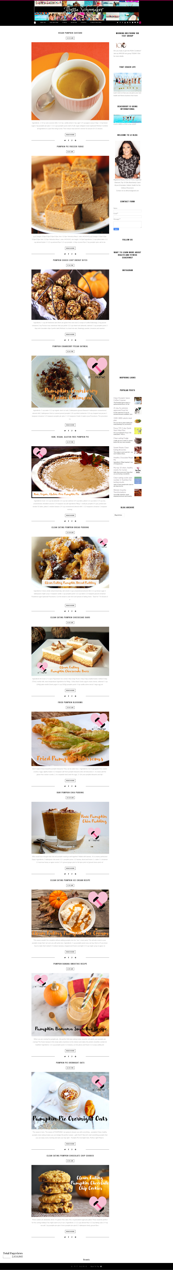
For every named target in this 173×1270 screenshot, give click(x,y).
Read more (70, 134)
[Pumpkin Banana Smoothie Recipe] (70, 1004)
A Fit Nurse (79, 1266)
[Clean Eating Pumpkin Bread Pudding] (70, 562)
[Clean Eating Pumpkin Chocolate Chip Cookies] (70, 1191)
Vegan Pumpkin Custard (70, 33)
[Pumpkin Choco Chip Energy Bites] (70, 294)
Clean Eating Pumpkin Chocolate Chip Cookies (70, 1155)
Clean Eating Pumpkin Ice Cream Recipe (70, 880)
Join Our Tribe (54, 22)
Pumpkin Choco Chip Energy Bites (70, 260)
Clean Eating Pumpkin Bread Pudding (70, 527)
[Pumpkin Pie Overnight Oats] (70, 1100)
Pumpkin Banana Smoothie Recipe (70, 964)
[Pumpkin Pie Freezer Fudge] (70, 195)
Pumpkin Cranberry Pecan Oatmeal (70, 346)
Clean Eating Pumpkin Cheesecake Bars (70, 617)
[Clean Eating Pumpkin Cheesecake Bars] (70, 651)
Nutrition (74, 22)
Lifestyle (83, 22)
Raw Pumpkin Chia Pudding (70, 792)
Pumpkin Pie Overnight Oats (70, 1062)
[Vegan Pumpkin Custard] (70, 81)
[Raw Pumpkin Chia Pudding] (70, 828)
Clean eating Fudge (121, 438)
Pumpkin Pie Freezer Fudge (70, 146)
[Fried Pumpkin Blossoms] (70, 739)
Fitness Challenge (96, 22)
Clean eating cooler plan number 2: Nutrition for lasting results (123, 480)
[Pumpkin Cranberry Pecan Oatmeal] (70, 382)
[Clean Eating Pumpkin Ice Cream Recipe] (70, 913)
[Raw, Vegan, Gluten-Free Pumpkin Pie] (70, 472)
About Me (43, 22)
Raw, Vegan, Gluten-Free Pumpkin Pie (70, 437)
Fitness (64, 22)
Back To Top (95, 1266)
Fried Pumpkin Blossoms (70, 702)
